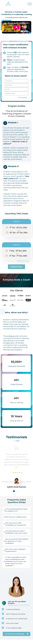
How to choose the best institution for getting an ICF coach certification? (17, 541)
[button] (14, 491)
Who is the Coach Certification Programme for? (15, 550)
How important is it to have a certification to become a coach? (16, 532)
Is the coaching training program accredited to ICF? (16, 510)
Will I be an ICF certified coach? (16, 517)
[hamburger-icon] (30, 4)
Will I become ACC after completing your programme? (15, 524)
